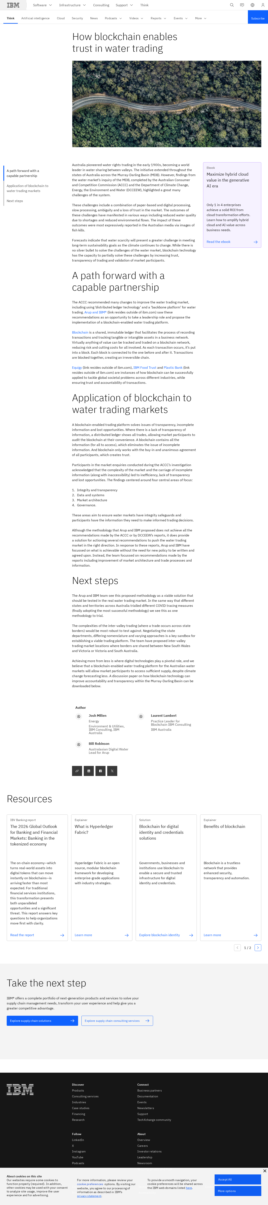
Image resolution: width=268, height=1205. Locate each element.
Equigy (77, 367)
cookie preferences (90, 1184)
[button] (252, 5)
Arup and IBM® (95, 312)
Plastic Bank (173, 367)
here (189, 1188)
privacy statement (89, 1196)
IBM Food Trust (144, 367)
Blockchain (80, 332)
